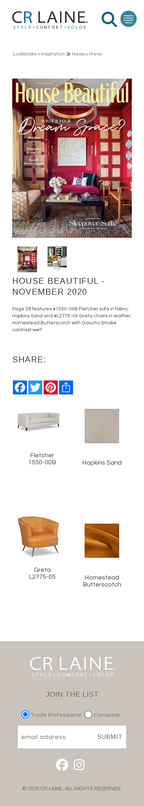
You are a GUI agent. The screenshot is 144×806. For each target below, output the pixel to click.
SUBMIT (110, 736)
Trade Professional (55, 715)
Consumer (106, 715)
